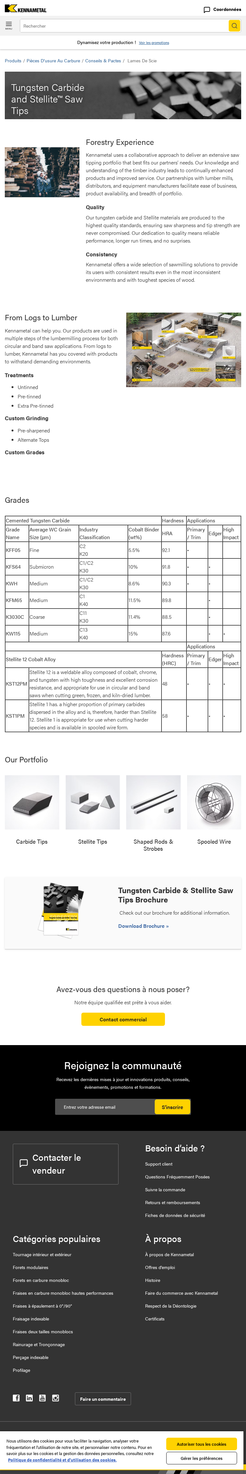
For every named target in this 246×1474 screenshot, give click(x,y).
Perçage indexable (30, 1357)
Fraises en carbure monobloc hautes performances (63, 1293)
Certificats (155, 1318)
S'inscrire (172, 1107)
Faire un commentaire (103, 1399)
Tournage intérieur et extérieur (42, 1254)
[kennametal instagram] (55, 1399)
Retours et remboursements (172, 1202)
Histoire (152, 1280)
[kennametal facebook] (16, 1399)
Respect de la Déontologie (170, 1305)
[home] (23, 10)
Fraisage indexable (31, 1318)
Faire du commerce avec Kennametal (181, 1293)
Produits (13, 60)
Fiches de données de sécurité (175, 1215)
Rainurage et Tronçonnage (39, 1344)
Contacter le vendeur (56, 1163)
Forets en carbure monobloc (41, 1280)
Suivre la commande (165, 1189)
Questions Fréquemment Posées (177, 1176)
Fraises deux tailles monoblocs (43, 1331)
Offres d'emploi (160, 1267)
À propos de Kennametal (169, 1254)
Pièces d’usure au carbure (53, 60)
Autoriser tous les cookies (201, 1444)
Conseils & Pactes (103, 60)
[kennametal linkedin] (29, 1399)
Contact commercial (123, 1019)
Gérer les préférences (202, 1458)
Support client (158, 1163)
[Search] (234, 25)
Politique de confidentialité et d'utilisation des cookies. (62, 1460)
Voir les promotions (154, 42)
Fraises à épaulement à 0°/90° (42, 1305)
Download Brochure (142, 925)
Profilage (21, 1370)
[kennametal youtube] (42, 1399)
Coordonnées (227, 9)
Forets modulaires (30, 1267)
